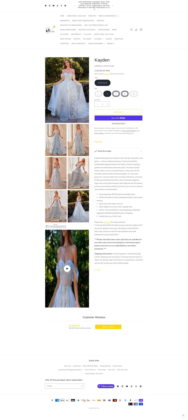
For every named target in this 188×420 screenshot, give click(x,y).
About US (67, 366)
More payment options (118, 123)
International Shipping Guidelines (70, 370)
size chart (107, 222)
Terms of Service (90, 370)
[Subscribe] (81, 386)
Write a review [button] (108, 327)
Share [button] (99, 270)
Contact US (77, 366)
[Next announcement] (112, 6)
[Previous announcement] (75, 6)
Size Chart (111, 370)
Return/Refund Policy (90, 366)
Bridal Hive (96, 408)
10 (135, 95)
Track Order (102, 370)
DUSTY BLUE (102, 83)
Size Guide (98, 141)
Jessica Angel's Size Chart (94, 373)
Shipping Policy (105, 366)
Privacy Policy (117, 366)
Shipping (107, 74)
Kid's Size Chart (122, 370)
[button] (109, 16)
